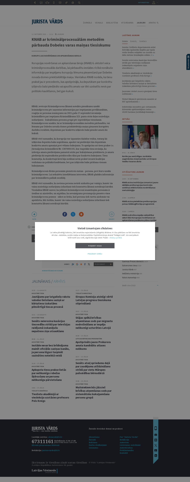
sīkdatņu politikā (115, 238)
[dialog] (95, 241)
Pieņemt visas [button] (95, 246)
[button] (95, 254)
